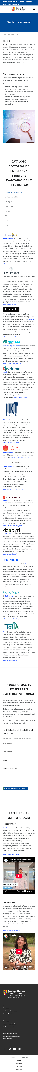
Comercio (6, 1021)
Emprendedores (8, 1014)
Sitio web (5, 760)
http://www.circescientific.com (13, 489)
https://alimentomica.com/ (12, 264)
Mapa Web (19, 1066)
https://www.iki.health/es (11, 443)
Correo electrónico (7, 751)
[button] (15, 788)
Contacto (19, 1060)
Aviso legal (19, 1063)
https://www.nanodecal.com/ (19, 587)
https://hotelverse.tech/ (11, 855)
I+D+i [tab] (6, 225)
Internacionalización (9, 1024)
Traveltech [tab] (8, 211)
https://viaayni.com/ (10, 554)
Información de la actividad (10, 768)
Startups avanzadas (13, 34)
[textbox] (19, 747)
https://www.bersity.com (11, 337)
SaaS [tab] (6, 220)
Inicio (4, 34)
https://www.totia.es (10, 660)
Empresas (6, 1008)
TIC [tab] (6, 216)
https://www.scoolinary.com (12, 526)
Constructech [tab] (9, 206)
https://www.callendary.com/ (13, 619)
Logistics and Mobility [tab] (11, 197)
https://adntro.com (9, 304)
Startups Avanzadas (9, 1027)
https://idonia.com (20, 397)
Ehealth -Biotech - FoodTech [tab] (13, 192)
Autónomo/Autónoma (10, 1011)
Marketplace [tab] (9, 202)
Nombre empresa (7, 743)
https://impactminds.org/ (20, 457)
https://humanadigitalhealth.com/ (14, 364)
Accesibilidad (19, 1069)
